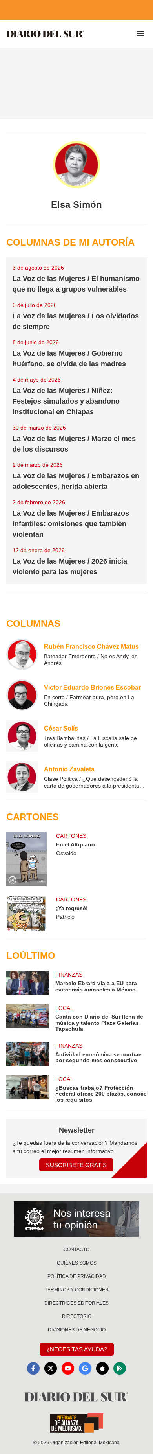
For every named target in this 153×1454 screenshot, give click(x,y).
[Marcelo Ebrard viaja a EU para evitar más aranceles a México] (27, 983)
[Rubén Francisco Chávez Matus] (22, 654)
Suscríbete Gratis (76, 1165)
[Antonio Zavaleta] (22, 777)
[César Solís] (22, 736)
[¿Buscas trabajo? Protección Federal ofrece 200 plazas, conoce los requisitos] (27, 1089)
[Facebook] (33, 1368)
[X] (50, 1368)
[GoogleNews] (85, 1368)
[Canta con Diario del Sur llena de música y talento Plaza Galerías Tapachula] (27, 1018)
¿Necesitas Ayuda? (76, 1349)
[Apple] (102, 1368)
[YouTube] (68, 1368)
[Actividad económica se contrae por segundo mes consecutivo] (27, 1054)
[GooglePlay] (119, 1368)
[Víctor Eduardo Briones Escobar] (22, 695)
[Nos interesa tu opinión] (76, 1219)
